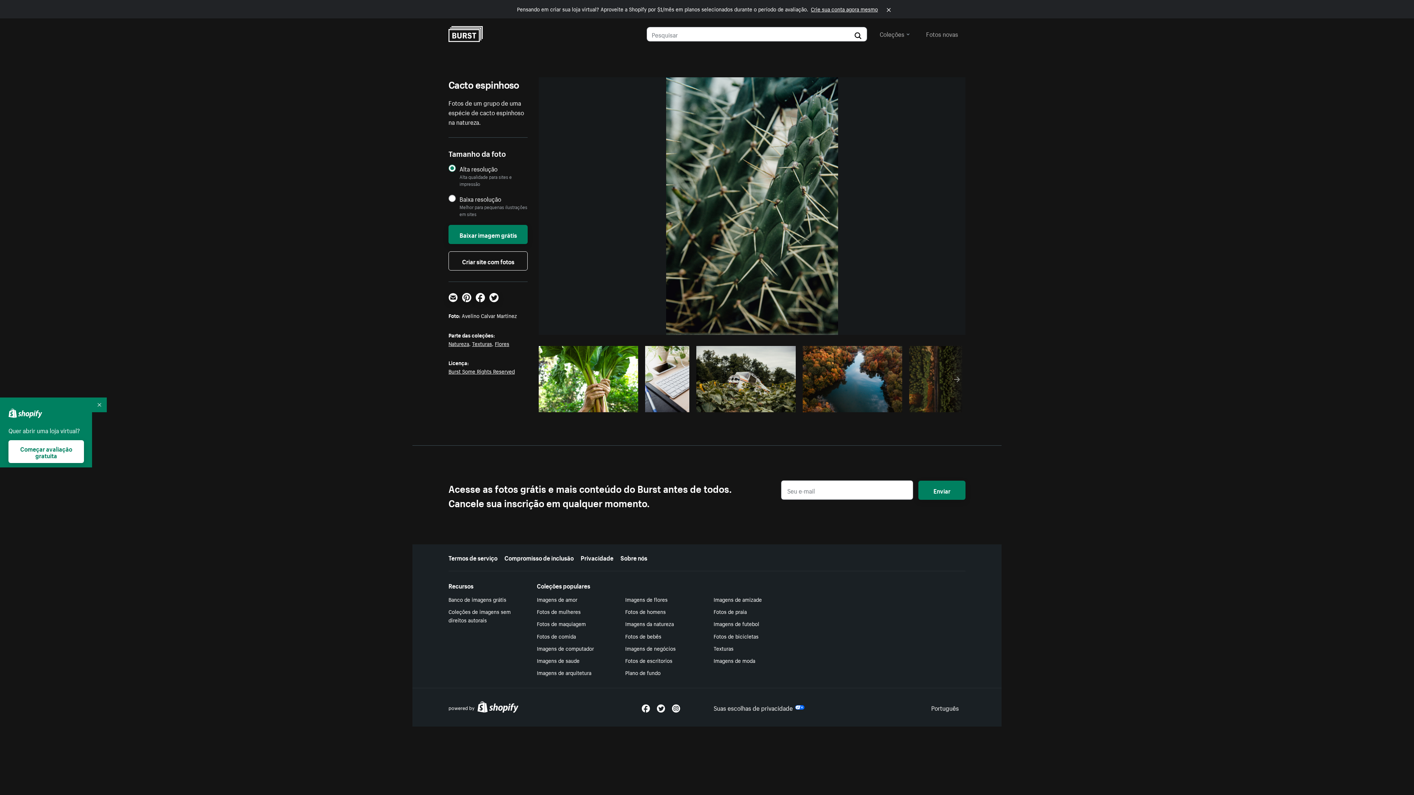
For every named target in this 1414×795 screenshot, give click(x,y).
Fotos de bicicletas (736, 636)
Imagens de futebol (736, 623)
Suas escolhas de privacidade (753, 707)
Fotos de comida (556, 636)
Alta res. (587, 404)
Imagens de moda (734, 660)
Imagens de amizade (738, 599)
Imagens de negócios (650, 648)
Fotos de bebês (643, 636)
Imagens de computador (565, 648)
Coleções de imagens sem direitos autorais (480, 615)
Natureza (459, 343)
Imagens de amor (557, 599)
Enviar (941, 490)
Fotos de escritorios (648, 660)
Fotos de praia (730, 611)
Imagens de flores (646, 599)
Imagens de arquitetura (564, 672)
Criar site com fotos (488, 261)
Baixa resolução (480, 199)
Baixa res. (617, 404)
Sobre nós (633, 557)
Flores (502, 343)
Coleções (892, 33)
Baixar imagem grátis (488, 234)
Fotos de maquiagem (561, 623)
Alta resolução (478, 169)
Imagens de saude (558, 660)
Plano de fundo (643, 672)
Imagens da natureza (649, 623)
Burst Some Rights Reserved (482, 371)
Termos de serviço (473, 557)
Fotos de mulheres (559, 611)
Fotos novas (942, 33)
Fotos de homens (645, 611)
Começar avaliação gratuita (46, 452)
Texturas (482, 343)
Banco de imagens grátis (477, 599)
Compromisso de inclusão (539, 557)
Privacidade (597, 557)
